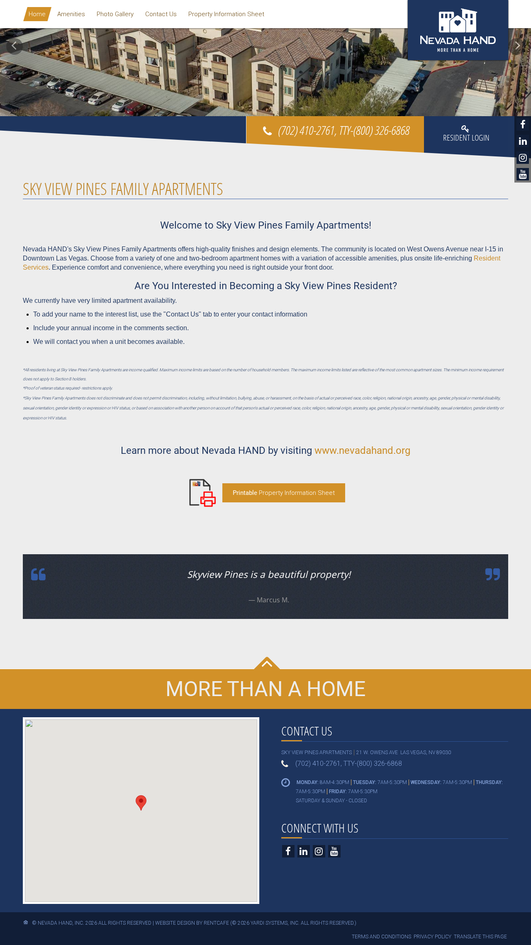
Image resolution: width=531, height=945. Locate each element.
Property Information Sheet (226, 14)
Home (37, 14)
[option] (265, 58)
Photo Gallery (115, 14)
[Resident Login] (466, 140)
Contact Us (161, 14)
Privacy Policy (432, 937)
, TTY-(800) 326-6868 (343, 130)
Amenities (71, 14)
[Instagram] (522, 157)
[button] (14, 46)
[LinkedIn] (522, 141)
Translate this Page (480, 937)
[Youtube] (522, 174)
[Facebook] (522, 124)
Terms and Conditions (381, 937)
